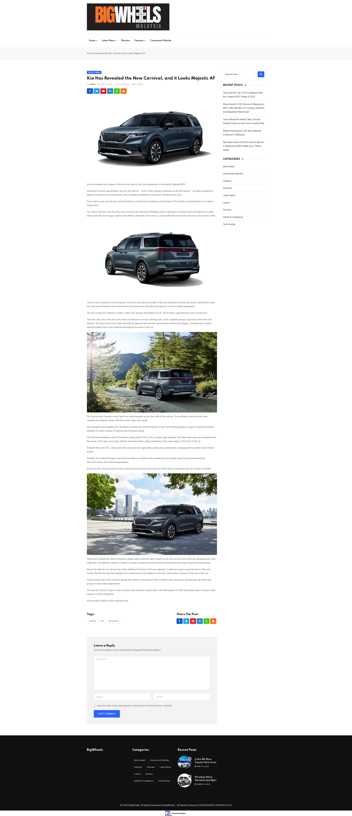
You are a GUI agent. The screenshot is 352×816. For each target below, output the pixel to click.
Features (139, 41)
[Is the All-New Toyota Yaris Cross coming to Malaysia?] (184, 762)
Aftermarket (228, 166)
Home (92, 41)
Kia (102, 621)
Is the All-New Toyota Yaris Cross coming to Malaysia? (207, 762)
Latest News (108, 41)
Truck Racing (229, 224)
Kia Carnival (113, 621)
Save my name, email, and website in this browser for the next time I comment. (135, 705)
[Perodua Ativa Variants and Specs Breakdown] (184, 780)
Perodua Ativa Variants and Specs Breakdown (206, 780)
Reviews (125, 41)
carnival (92, 621)
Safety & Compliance (233, 217)
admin (92, 84)
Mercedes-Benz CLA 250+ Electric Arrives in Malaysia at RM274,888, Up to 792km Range (243, 146)
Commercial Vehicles (160, 41)
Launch (226, 202)
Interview (227, 188)
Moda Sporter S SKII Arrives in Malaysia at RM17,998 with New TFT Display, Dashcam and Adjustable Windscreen (243, 108)
